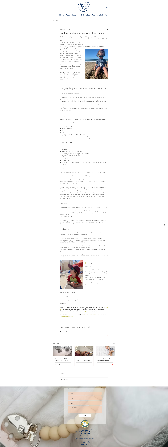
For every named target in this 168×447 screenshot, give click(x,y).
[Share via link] (70, 332)
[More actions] (107, 29)
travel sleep (73, 327)
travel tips (67, 327)
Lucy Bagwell (85, 430)
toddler (78, 327)
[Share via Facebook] (60, 332)
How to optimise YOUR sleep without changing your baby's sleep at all (62, 359)
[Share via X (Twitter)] (63, 332)
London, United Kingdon (85, 433)
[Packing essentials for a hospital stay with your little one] (84, 351)
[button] (109, 7)
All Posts (55, 20)
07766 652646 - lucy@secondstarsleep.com (85, 431)
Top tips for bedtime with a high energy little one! (104, 359)
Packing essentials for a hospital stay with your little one (83, 359)
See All (113, 343)
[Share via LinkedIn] (66, 332)
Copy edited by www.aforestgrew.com (85, 438)
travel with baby (85, 327)
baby (62, 327)
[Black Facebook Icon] (164, 221)
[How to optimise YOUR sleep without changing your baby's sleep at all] (62, 351)
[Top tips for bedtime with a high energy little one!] (105, 351)
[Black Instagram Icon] (164, 225)
